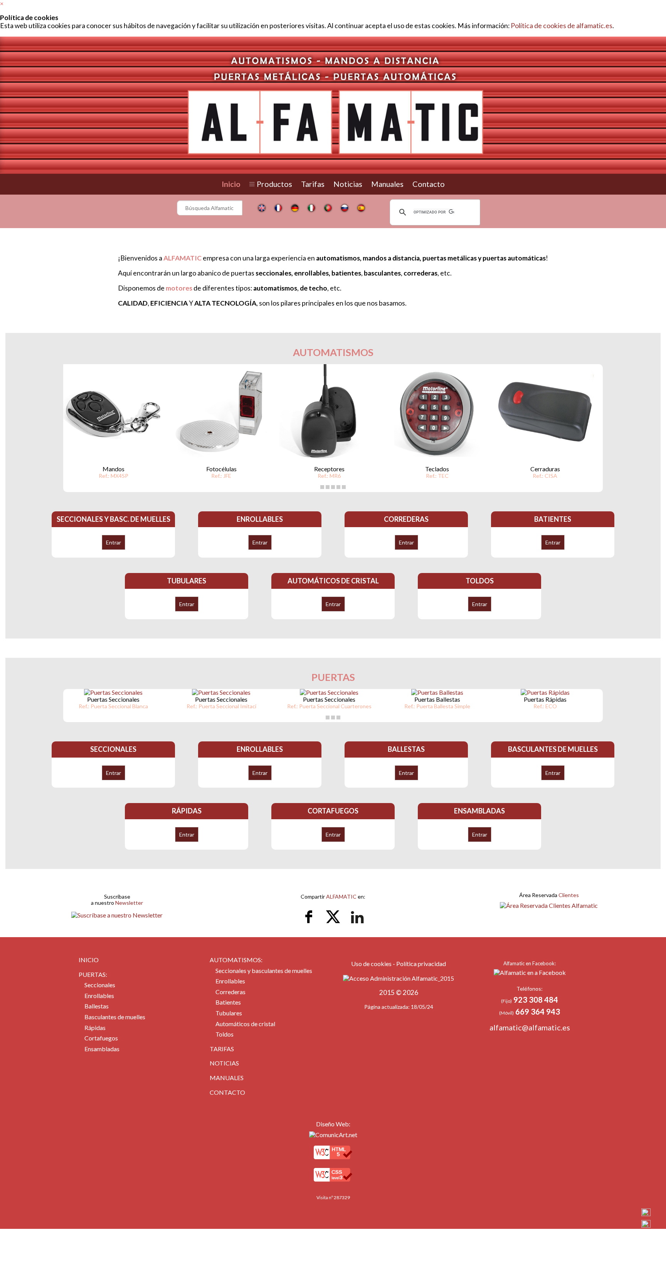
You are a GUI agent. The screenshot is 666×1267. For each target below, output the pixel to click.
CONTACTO (227, 1092)
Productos (274, 183)
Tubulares (228, 1013)
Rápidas (95, 1027)
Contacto (428, 183)
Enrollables (99, 995)
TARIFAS (222, 1048)
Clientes (568, 895)
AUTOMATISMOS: (236, 959)
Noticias (347, 183)
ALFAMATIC (341, 896)
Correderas (230, 991)
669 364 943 (537, 1011)
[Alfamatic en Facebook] (530, 972)
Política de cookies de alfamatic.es (561, 26)
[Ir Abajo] (646, 1224)
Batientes (228, 1002)
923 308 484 (535, 999)
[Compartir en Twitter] (333, 925)
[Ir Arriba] (646, 1212)
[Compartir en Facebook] (309, 925)
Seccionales (99, 984)
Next (591, 440)
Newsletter (129, 902)
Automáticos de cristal (245, 1023)
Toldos (224, 1034)
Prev (75, 440)
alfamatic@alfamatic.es (529, 1027)
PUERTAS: (93, 974)
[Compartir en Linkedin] (357, 925)
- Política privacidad (419, 963)
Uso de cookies (371, 963)
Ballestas (96, 1006)
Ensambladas (101, 1048)
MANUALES (227, 1077)
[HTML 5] (333, 1160)
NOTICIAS (224, 1063)
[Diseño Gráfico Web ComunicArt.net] (333, 1134)
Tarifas (313, 183)
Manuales (387, 183)
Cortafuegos (101, 1038)
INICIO (89, 959)
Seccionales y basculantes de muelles (263, 970)
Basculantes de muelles (114, 1016)
